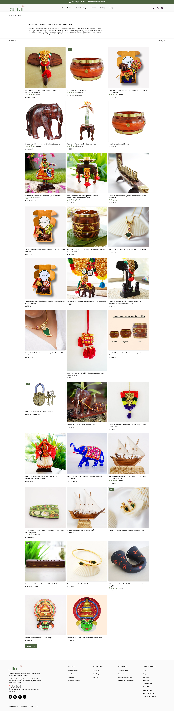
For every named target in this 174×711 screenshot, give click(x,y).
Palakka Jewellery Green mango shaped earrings (126, 530)
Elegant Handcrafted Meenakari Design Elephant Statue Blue (84, 477)
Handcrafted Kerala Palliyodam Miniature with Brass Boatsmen (127, 198)
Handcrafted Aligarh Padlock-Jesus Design (40, 411)
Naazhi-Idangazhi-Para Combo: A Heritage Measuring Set (128, 354)
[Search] (158, 8)
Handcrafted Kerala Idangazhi (119, 144)
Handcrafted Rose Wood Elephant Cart (81, 425)
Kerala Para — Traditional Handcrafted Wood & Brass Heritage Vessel (86, 250)
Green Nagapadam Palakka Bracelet (80, 584)
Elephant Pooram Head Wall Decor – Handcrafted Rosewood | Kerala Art (43, 92)
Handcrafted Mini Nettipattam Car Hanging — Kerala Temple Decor (127, 426)
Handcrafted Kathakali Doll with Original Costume (43, 197)
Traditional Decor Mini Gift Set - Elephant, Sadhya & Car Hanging (45, 250)
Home (10, 15)
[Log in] (154, 8)
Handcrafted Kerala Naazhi (76, 91)
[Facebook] (10, 697)
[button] (29, 94)
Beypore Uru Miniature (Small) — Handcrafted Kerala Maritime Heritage (127, 478)
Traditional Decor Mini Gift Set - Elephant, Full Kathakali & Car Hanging (45, 302)
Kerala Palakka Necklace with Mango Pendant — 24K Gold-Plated (44, 354)
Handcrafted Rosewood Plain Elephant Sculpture (42, 145)
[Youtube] (20, 697)
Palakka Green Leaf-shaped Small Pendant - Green (127, 249)
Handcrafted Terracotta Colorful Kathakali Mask (84, 638)
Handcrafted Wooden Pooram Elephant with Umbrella (86, 301)
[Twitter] (24, 697)
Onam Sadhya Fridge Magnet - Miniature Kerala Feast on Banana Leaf (44, 532)
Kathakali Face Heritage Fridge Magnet (39, 638)
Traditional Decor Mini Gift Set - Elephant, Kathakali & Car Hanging (128, 92)
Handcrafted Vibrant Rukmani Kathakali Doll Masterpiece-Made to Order (41, 477)
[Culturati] (21, 7)
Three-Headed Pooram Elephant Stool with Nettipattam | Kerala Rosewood (82, 198)
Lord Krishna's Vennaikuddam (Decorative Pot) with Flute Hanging (85, 374)
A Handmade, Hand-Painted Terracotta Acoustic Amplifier (126, 586)
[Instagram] (15, 697)
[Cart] (162, 8)
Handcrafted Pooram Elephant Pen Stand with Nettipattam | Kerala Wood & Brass (125, 302)
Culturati (20, 706)
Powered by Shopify (28, 706)
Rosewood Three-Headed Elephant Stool (81, 145)
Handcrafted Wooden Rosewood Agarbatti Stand (42, 584)
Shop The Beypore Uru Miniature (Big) (80, 530)
